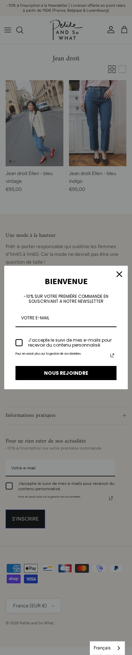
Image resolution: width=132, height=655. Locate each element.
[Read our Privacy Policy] (112, 355)
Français (102, 647)
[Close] (119, 274)
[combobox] (107, 648)
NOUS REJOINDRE (66, 373)
